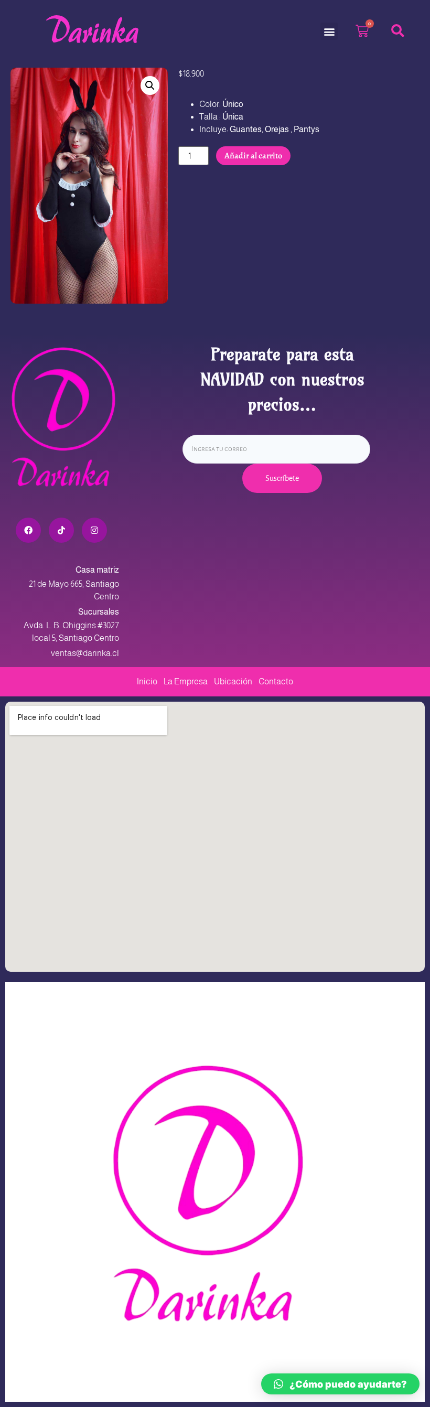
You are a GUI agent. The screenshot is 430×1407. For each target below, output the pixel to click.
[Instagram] (94, 530)
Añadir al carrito (253, 156)
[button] (329, 31)
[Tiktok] (61, 530)
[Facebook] (28, 530)
